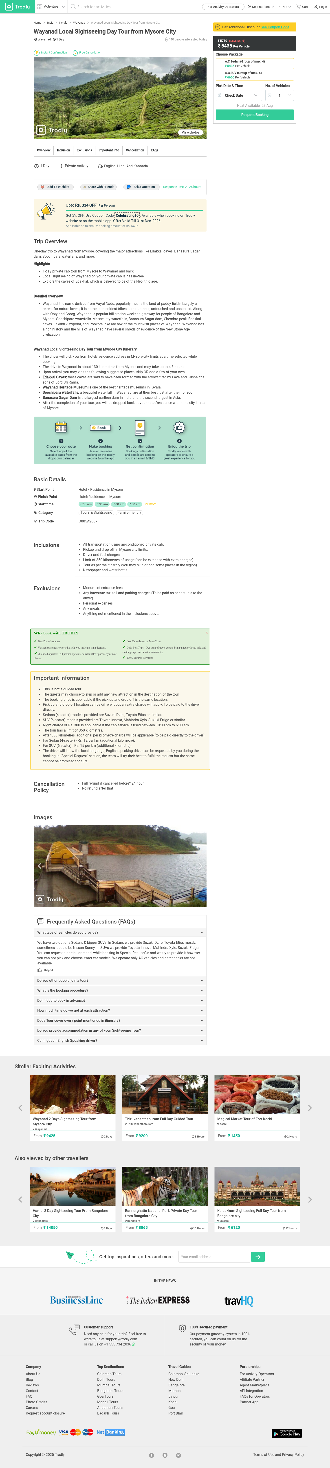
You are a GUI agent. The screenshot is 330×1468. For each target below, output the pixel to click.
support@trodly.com (121, 1339)
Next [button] (181, 866)
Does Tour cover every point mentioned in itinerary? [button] (78, 1021)
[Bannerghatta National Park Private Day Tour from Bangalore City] (165, 1186)
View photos (190, 132)
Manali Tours (107, 1402)
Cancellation (135, 150)
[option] (120, 866)
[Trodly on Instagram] (165, 1455)
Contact (32, 1391)
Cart (305, 7)
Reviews (32, 1385)
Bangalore (176, 1385)
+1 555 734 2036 (118, 1344)
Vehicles (277, 86)
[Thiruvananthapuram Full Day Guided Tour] (165, 1094)
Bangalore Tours (110, 1391)
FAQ (29, 1396)
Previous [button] (59, 866)
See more (150, 504)
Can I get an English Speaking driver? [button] (67, 1041)
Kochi (172, 1402)
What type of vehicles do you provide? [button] (67, 932)
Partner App (249, 1402)
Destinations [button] (261, 7)
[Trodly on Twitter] (178, 1455)
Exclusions (84, 150)
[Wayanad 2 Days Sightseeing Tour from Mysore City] (73, 1094)
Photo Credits (36, 1402)
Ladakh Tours (108, 1413)
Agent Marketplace (254, 1385)
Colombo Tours (109, 1374)
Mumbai (175, 1391)
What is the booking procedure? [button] (62, 990)
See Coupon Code (275, 27)
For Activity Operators (223, 7)
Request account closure (45, 1413)
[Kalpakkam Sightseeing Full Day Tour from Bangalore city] (257, 1186)
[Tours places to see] (17, 6)
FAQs (154, 150)
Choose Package (229, 54)
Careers (32, 1408)
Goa (171, 1408)
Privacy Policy (293, 1454)
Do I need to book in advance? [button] (61, 1001)
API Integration (251, 1391)
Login (323, 7)
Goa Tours (105, 1396)
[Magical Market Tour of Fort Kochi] (257, 1094)
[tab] (120, 932)
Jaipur (173, 1396)
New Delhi (176, 1379)
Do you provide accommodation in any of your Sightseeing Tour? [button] (89, 1030)
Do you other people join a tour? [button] (62, 981)
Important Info (109, 150)
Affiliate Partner (252, 1379)
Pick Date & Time (229, 86)
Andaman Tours (110, 1408)
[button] (285, 6)
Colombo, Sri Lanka (183, 1374)
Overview (43, 150)
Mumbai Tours (108, 1385)
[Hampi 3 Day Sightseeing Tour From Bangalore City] (73, 1186)
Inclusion (63, 150)
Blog (29, 1379)
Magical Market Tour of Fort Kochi (244, 1119)
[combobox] (239, 95)
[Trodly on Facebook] (151, 1455)
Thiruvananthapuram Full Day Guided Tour (159, 1119)
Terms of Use (263, 1454)
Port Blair (175, 1413)
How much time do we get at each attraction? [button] (73, 1010)
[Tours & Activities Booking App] (234, 1433)
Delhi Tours (106, 1379)
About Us (33, 1374)
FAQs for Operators (255, 1396)
